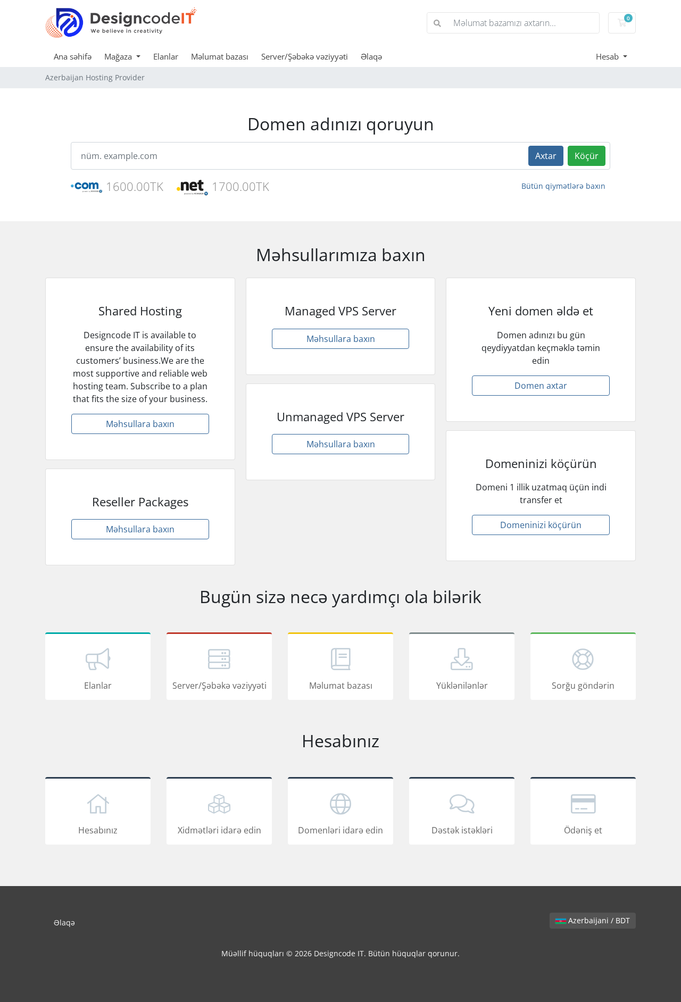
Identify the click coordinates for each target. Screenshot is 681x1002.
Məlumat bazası (219, 56)
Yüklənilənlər (462, 685)
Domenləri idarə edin (340, 830)
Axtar (546, 156)
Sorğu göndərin (583, 685)
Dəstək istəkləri (462, 830)
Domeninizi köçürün (541, 525)
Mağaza (119, 56)
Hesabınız (98, 830)
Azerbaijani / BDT (598, 920)
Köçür (587, 156)
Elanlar (165, 56)
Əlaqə (371, 56)
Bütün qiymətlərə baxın (563, 186)
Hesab (608, 56)
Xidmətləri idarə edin (219, 830)
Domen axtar (540, 385)
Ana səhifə (73, 56)
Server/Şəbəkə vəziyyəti (304, 56)
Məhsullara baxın (140, 424)
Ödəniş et (583, 830)
